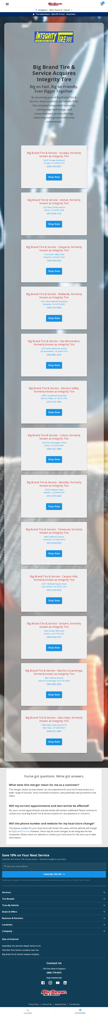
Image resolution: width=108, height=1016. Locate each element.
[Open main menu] (7, 4)
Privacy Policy (77, 880)
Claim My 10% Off (52, 874)
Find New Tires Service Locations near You (20, 950)
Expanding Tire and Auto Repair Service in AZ (21, 946)
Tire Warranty (74, 1004)
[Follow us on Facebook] (43, 983)
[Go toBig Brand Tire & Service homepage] (55, 4)
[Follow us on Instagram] (50, 983)
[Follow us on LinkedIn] (65, 983)
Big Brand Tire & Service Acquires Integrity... (21, 954)
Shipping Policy (60, 1004)
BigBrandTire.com (21, 831)
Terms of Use (47, 1004)
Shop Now (54, 176)
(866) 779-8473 (54, 972)
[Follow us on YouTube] (58, 983)
